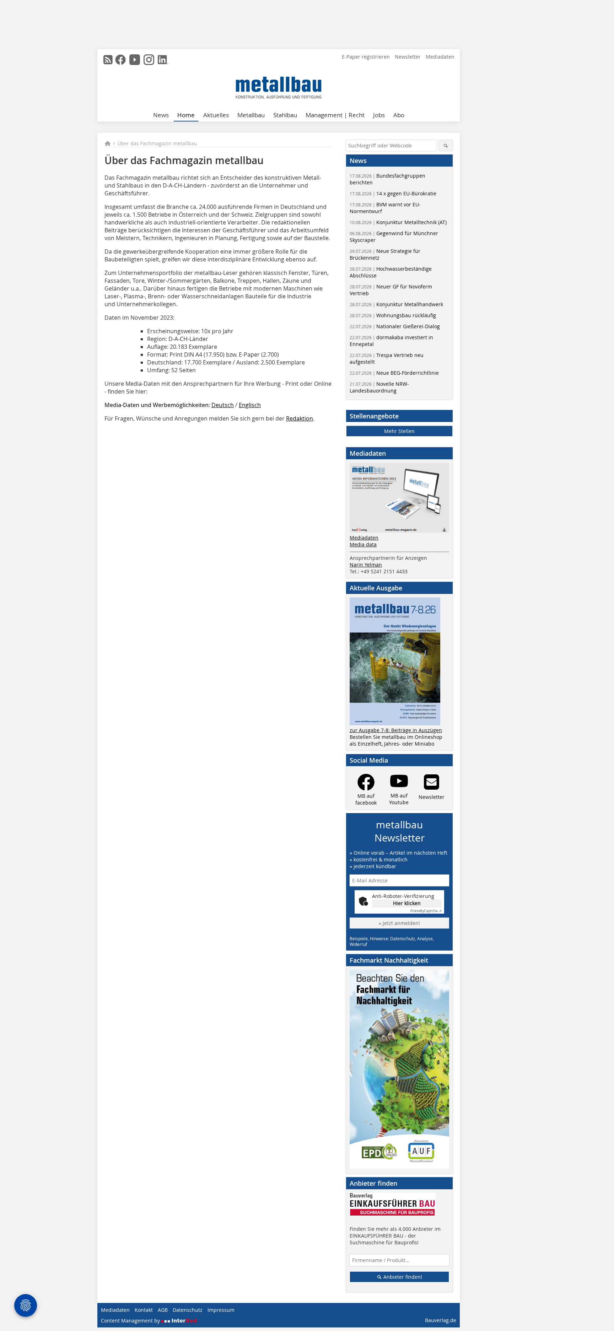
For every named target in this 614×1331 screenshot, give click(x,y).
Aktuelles (216, 115)
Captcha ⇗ (426, 911)
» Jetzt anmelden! (399, 923)
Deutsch (222, 405)
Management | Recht (335, 115)
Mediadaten (440, 56)
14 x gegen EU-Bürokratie (393, 193)
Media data (363, 544)
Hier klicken (407, 903)
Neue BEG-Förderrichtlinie (394, 372)
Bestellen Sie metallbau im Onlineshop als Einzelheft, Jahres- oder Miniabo (396, 740)
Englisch (250, 405)
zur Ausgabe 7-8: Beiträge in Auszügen (396, 730)
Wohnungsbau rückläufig (393, 315)
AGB (163, 1309)
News (161, 115)
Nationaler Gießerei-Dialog (395, 326)
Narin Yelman (366, 564)
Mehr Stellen (399, 431)
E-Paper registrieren (366, 56)
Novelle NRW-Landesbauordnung (379, 387)
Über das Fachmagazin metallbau (157, 143)
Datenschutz (188, 1309)
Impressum (221, 1309)
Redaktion (299, 418)
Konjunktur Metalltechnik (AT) (398, 222)
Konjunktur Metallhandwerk (396, 304)
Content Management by (131, 1320)
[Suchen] (446, 145)
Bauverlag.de (440, 1320)
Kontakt (144, 1309)
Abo (398, 115)
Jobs (379, 115)
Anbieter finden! (402, 1276)
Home (186, 115)
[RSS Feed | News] (108, 60)
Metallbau (251, 115)
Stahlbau (285, 115)
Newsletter (408, 56)
